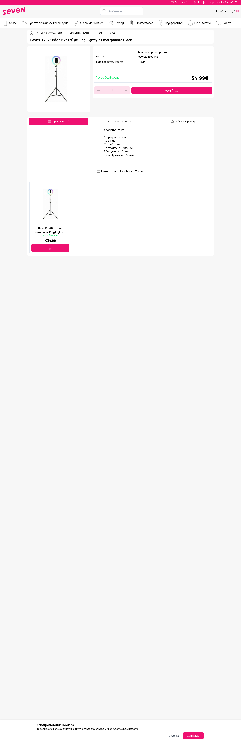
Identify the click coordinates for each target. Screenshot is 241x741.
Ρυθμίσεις (173, 735)
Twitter (139, 171)
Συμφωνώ (193, 736)
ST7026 (113, 32)
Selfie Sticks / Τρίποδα (79, 32)
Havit (99, 32)
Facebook (126, 171)
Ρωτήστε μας (109, 171)
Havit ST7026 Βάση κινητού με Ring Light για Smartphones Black (50, 230)
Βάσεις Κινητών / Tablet (51, 32)
